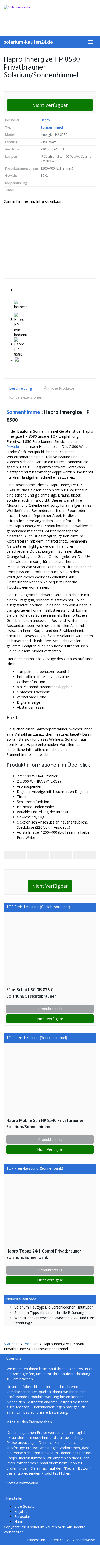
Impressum (35, 1539)
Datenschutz (58, 1539)
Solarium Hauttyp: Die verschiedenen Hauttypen (54, 1307)
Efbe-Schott (24, 1506)
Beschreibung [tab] (20, 388)
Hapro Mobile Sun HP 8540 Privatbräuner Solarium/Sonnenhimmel (44, 1124)
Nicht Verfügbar (50, 105)
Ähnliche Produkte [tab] (59, 388)
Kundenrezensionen (25, 397)
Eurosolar (22, 1516)
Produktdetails (50, 1008)
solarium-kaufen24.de (28, 42)
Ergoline (21, 1511)
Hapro (45, 120)
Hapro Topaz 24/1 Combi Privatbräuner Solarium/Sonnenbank (43, 1254)
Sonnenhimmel (52, 127)
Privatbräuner (18, 446)
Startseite (12, 1343)
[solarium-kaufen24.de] (50, 15)
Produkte (31, 1343)
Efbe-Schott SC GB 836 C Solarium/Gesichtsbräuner (31, 993)
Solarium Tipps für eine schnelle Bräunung (49, 1312)
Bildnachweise (83, 1539)
